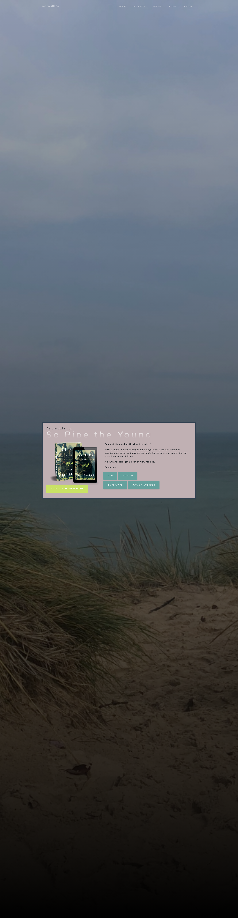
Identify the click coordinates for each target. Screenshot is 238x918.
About (122, 6)
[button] (110, 476)
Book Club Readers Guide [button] (67, 488)
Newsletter (138, 6)
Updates (156, 6)
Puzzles (172, 6)
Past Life (188, 6)
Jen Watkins (50, 6)
